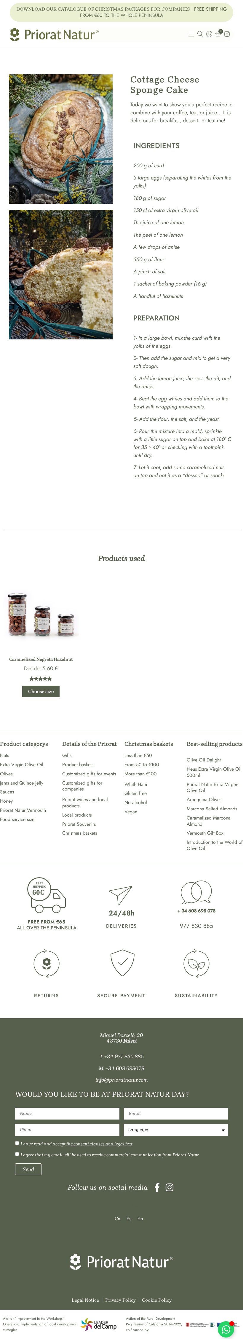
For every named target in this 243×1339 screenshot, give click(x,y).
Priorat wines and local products (85, 802)
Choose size (41, 691)
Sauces (7, 791)
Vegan (130, 811)
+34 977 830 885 (124, 1056)
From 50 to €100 (141, 764)
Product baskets (77, 764)
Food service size (17, 819)
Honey (6, 801)
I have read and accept (76, 1143)
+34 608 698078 (124, 1068)
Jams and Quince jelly (21, 783)
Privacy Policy (120, 1300)
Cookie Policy (157, 1300)
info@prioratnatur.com (121, 1080)
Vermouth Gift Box (205, 833)
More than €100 (140, 773)
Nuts (4, 755)
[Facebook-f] (157, 1187)
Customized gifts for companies (82, 786)
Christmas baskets (79, 833)
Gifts (66, 755)
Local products (77, 815)
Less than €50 (138, 755)
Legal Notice (85, 1300)
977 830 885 (196, 926)
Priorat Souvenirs (79, 824)
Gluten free (135, 793)
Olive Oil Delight (204, 759)
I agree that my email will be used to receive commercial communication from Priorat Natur (109, 1154)
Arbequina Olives (204, 799)
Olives (6, 773)
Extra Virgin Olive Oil (21, 764)
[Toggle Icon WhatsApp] (226, 1329)
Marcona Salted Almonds (212, 808)
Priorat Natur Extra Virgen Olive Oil (212, 787)
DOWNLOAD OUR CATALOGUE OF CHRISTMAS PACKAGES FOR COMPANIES (103, 9)
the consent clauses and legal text (99, 1143)
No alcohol (135, 802)
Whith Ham (135, 784)
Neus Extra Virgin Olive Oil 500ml (214, 772)
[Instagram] (169, 1187)
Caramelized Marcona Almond (209, 821)
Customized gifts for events (89, 773)
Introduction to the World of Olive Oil (215, 845)
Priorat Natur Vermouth (23, 810)
